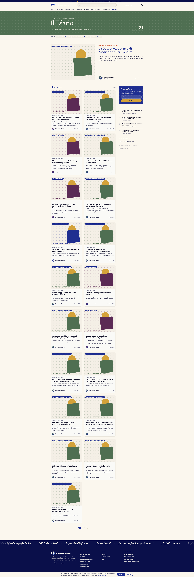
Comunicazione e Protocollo (63, 36)
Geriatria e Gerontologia (77, 9)
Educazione (67, 9)
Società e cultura (106, 9)
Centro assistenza (128, 554)
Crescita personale (59, 9)
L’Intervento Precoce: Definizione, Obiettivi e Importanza (130, 131)
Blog (103, 559)
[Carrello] (142, 5)
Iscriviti (131, 101)
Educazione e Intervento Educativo (81, 36)
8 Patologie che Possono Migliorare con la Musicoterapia (132, 124)
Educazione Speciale (96, 36)
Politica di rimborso (129, 556)
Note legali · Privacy (129, 559)
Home (52, 15)
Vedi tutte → (115, 9)
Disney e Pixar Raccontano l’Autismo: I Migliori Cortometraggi (131, 117)
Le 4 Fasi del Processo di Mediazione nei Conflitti (116, 50)
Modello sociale (106, 556)
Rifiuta (129, 574)
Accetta (121, 574)
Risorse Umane (97, 9)
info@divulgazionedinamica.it (131, 561)
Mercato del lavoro (88, 9)
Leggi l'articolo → (138, 78)
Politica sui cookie (102, 575)
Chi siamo (104, 554)
